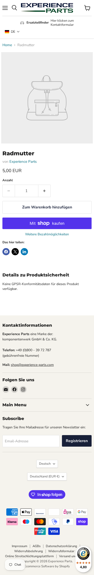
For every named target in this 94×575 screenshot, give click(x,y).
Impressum (19, 546)
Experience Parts (23, 161)
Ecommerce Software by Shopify (47, 566)
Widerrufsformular (61, 551)
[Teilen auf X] (15, 251)
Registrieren (77, 441)
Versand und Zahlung (74, 556)
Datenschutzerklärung (61, 546)
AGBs (36, 546)
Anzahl (7, 180)
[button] (12, 31)
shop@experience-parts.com (32, 364)
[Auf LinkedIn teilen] (24, 251)
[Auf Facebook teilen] (6, 251)
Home (7, 45)
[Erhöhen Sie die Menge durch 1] (44, 191)
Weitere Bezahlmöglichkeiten (47, 234)
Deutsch (45, 464)
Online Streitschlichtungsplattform (29, 556)
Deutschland (45, 476)
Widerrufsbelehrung (28, 551)
